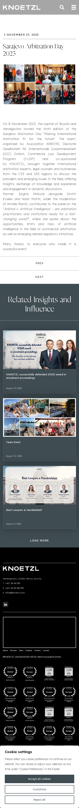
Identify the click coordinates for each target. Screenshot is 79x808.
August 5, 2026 (13, 523)
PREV (39, 263)
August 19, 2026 (14, 388)
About (5, 650)
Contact (46, 650)
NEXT (39, 277)
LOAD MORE (39, 540)
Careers (37, 650)
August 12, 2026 (14, 456)
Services (13, 650)
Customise (39, 789)
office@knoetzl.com (15, 592)
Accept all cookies (39, 779)
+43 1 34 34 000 (12, 583)
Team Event (13, 442)
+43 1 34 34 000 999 (14, 588)
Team (21, 650)
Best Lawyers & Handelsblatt (24, 509)
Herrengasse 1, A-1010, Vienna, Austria (22, 578)
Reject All (39, 799)
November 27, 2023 (23, 34)
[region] (39, 777)
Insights (29, 650)
